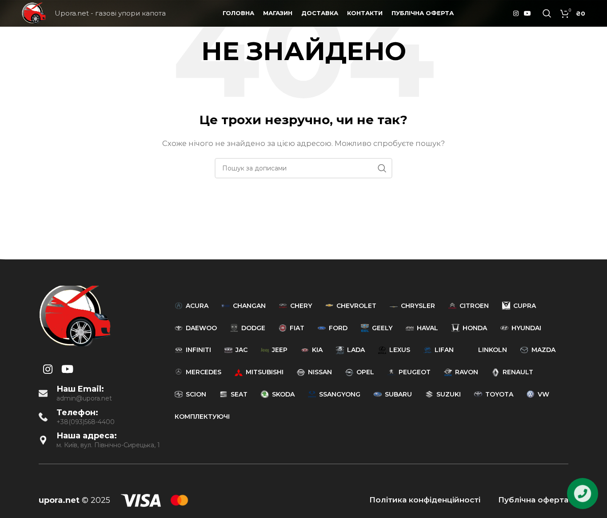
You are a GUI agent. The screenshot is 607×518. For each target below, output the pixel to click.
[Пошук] (547, 13)
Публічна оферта (533, 499)
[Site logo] (34, 12)
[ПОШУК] (382, 168)
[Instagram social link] (516, 14)
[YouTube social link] (527, 14)
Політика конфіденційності (424, 499)
